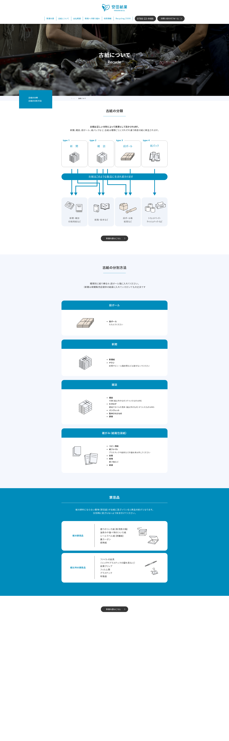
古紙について (63, 18)
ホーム (73, 98)
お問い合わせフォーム (170, 18)
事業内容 (50, 18)
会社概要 (77, 18)
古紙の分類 (33, 97)
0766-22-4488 (145, 18)
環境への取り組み (92, 18)
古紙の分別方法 (35, 100)
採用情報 (108, 18)
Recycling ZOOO (123, 18)
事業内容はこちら (113, 238)
